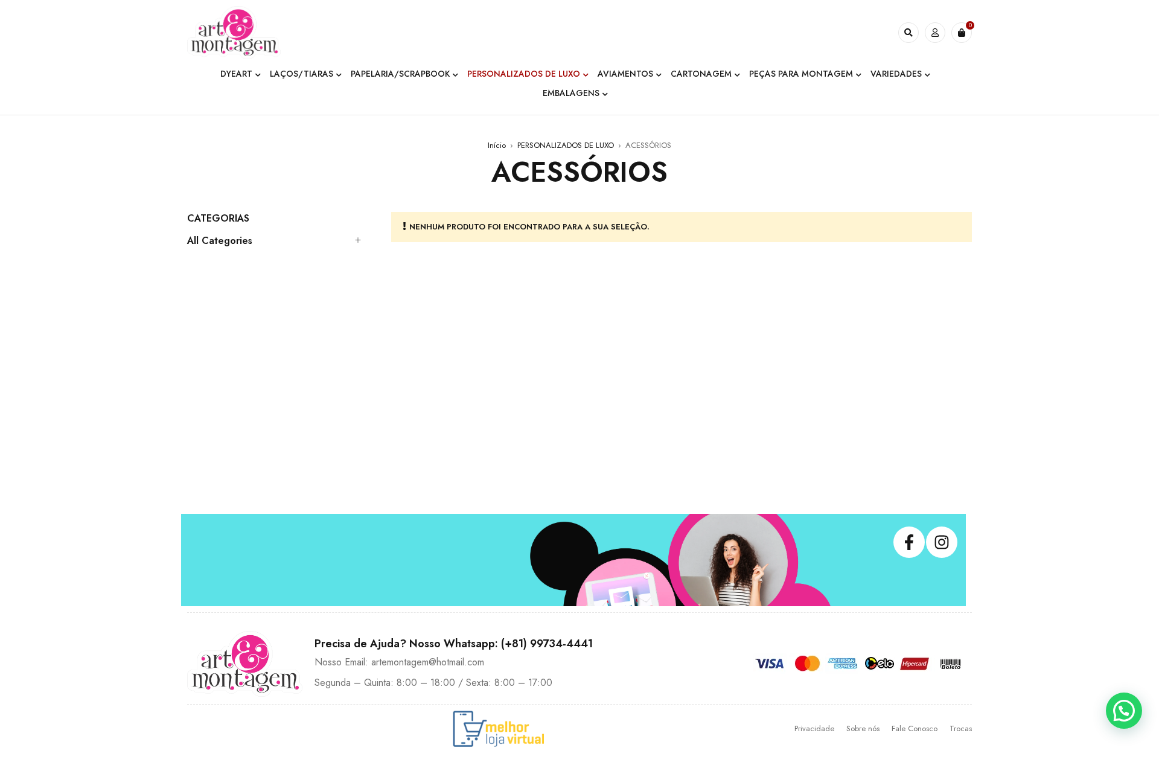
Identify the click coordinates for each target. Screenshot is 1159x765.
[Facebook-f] (909, 542)
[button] (1124, 711)
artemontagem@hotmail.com (427, 662)
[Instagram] (941, 542)
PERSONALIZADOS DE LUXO (565, 145)
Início (497, 145)
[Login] (935, 32)
